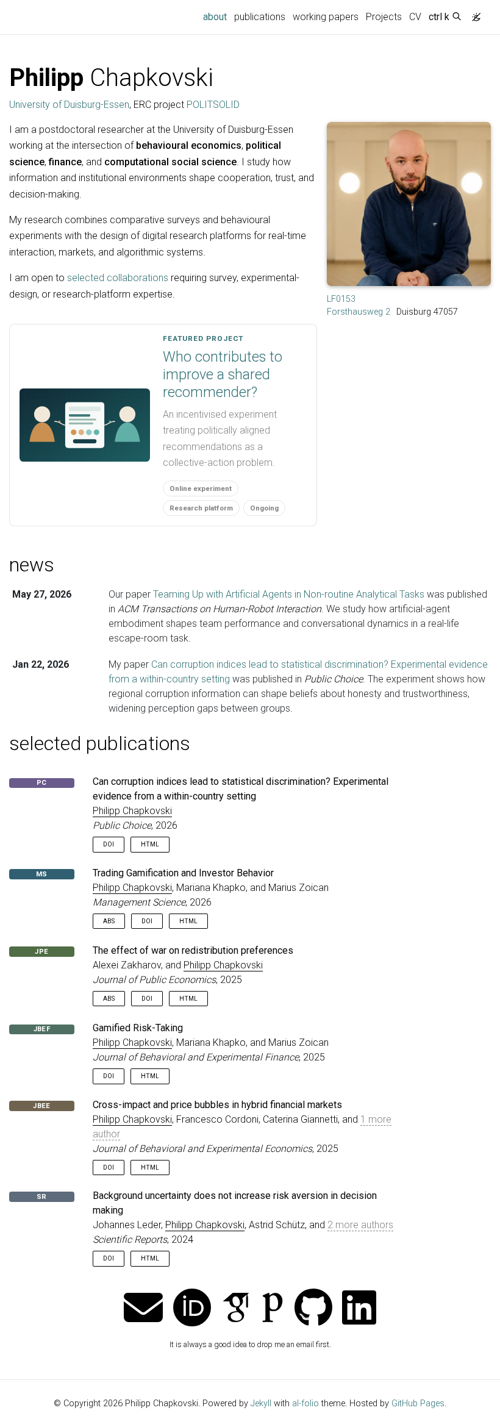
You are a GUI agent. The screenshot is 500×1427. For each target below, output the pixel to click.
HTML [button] (150, 844)
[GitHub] (313, 1309)
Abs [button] (109, 921)
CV (415, 17)
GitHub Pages (418, 1403)
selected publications (99, 743)
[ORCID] (192, 1309)
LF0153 (341, 299)
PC (41, 783)
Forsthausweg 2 (358, 312)
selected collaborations (117, 278)
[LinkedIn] (359, 1309)
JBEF (42, 1029)
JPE (41, 952)
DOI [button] (108, 844)
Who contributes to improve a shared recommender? (222, 374)
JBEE (41, 1106)
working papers (326, 17)
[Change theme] (473, 13)
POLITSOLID (213, 104)
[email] (143, 1309)
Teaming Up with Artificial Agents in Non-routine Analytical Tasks (288, 594)
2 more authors (360, 1225)
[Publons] (272, 1309)
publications (259, 17)
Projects (384, 17)
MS (41, 874)
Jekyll (261, 1403)
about (216, 16)
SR (41, 1197)
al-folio (305, 1403)
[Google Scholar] (236, 1309)
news (31, 564)
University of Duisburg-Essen (69, 104)
